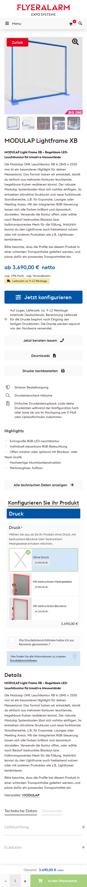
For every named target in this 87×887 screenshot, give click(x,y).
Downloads (40, 355)
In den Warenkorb (62, 880)
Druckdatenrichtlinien (23, 660)
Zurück (17, 42)
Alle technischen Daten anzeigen (40, 485)
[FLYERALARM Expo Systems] (43, 10)
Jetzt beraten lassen (40, 340)
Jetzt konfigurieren (48, 297)
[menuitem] (80, 23)
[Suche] (80, 23)
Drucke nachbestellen (40, 371)
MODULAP (30, 795)
